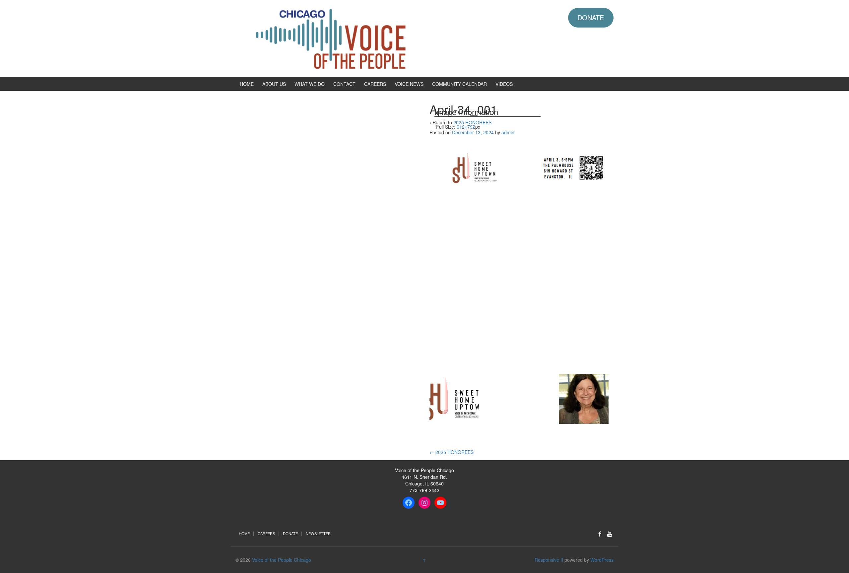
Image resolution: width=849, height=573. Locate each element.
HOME (247, 84)
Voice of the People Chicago (281, 559)
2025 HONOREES (451, 452)
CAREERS (375, 84)
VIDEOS (504, 84)
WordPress (602, 559)
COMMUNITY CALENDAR (459, 84)
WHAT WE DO (309, 84)
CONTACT (344, 84)
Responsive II (549, 559)
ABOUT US (274, 84)
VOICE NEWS (409, 84)
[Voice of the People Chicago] (359, 37)
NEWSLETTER (318, 533)
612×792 (466, 126)
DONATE (590, 17)
